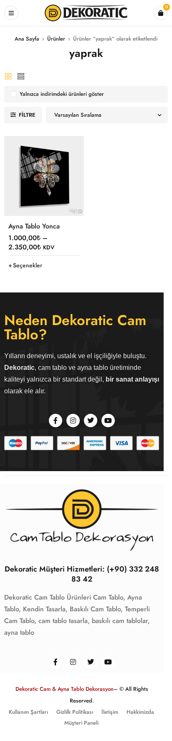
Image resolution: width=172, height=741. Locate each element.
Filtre (27, 115)
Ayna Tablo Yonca (34, 226)
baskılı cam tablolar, (121, 621)
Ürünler (56, 39)
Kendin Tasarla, (45, 609)
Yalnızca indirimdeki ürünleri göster (62, 94)
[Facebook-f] (55, 420)
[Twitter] (90, 420)
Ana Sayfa (27, 39)
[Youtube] (108, 420)
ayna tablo (19, 632)
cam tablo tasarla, (64, 621)
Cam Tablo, (109, 597)
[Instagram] (73, 420)
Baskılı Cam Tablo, (96, 609)
